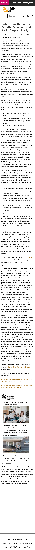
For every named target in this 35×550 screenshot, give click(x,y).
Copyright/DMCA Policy (12, 547)
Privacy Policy (26, 547)
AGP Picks (4, 3)
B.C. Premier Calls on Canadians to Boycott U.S (18, 3)
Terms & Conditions (25, 543)
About (9, 539)
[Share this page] (32, 16)
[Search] (24, 16)
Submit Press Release (10, 543)
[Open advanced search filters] (28, 16)
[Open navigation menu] (3, 16)
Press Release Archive (20, 539)
